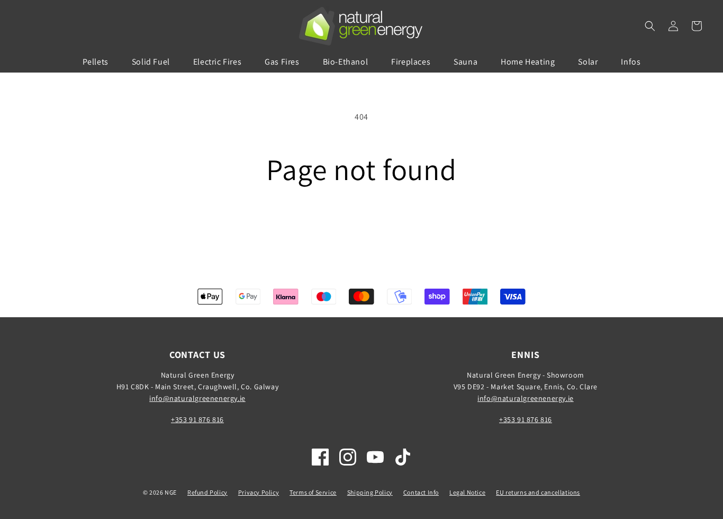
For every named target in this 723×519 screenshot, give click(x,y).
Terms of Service (313, 492)
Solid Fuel (151, 61)
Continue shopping (361, 226)
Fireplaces (410, 61)
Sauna (465, 61)
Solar (588, 61)
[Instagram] (347, 457)
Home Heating (528, 61)
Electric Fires (217, 61)
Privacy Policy (258, 492)
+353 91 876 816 (197, 419)
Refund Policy (207, 492)
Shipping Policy (370, 492)
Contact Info (421, 492)
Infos (630, 61)
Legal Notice (467, 492)
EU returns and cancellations (538, 492)
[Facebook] (320, 457)
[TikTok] (402, 457)
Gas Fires (282, 61)
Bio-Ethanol (345, 61)
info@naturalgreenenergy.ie (197, 398)
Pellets (96, 61)
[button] (650, 26)
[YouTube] (375, 457)
